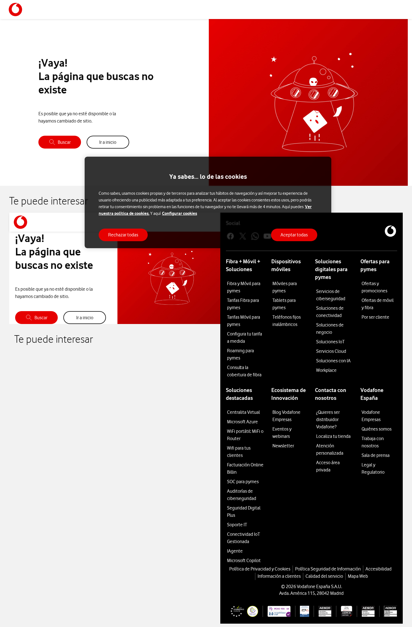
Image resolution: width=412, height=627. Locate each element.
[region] (208, 202)
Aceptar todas (294, 235)
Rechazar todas (123, 235)
